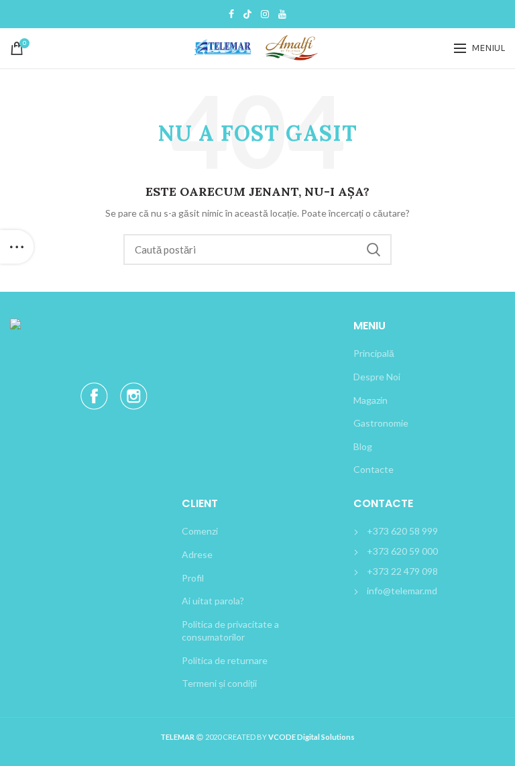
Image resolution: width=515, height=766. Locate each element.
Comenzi (200, 531)
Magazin (370, 400)
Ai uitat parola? (213, 600)
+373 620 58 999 (402, 531)
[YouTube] (282, 14)
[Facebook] (231, 14)
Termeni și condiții (219, 683)
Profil (193, 578)
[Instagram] (265, 14)
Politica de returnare (225, 660)
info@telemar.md (402, 590)
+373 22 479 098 (402, 571)
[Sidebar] (17, 247)
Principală (373, 353)
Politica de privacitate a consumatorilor (230, 630)
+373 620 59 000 (402, 551)
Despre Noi (376, 376)
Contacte (373, 469)
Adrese (197, 554)
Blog (362, 446)
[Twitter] (247, 14)
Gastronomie (380, 423)
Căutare (373, 249)
